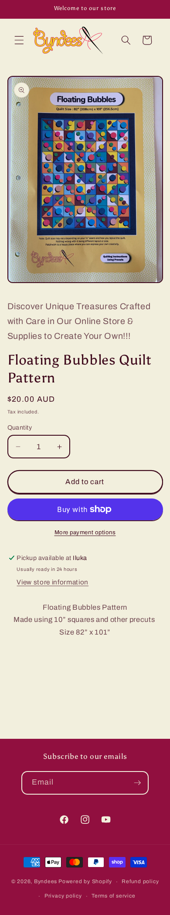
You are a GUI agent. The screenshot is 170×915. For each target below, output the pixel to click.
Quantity (19, 427)
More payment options (85, 532)
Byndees (45, 882)
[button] (19, 40)
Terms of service (113, 896)
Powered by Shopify (85, 882)
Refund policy (140, 881)
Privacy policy (63, 896)
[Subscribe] (137, 783)
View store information (52, 582)
